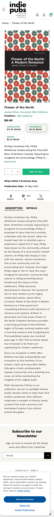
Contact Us (20, 470)
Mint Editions (24, 116)
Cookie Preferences (25, 510)
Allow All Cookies (25, 499)
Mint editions (40, 112)
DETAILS (31, 208)
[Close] (50, 514)
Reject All (25, 505)
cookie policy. (23, 490)
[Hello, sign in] (44, 15)
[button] (5, 9)
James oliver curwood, (17, 112)
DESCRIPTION (13, 208)
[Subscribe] (47, 455)
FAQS (33, 470)
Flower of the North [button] (23, 23)
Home (5, 23)
